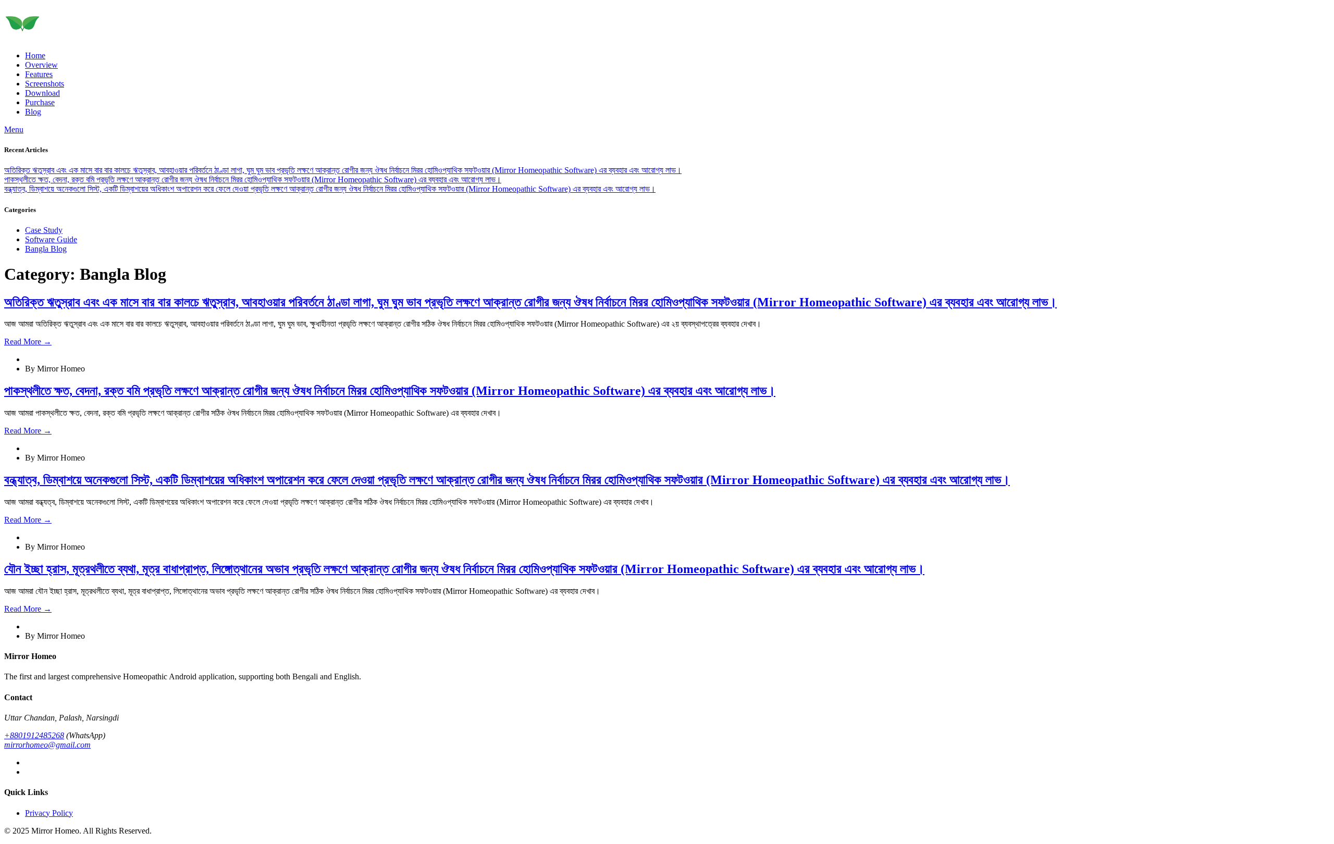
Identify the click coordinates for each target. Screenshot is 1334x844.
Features (39, 74)
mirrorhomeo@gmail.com (47, 744)
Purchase (40, 102)
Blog (33, 111)
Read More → (28, 341)
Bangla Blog (46, 248)
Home (35, 55)
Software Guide (51, 239)
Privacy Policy (49, 813)
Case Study (44, 230)
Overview (41, 64)
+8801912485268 (34, 735)
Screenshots (44, 83)
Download (42, 93)
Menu (13, 129)
